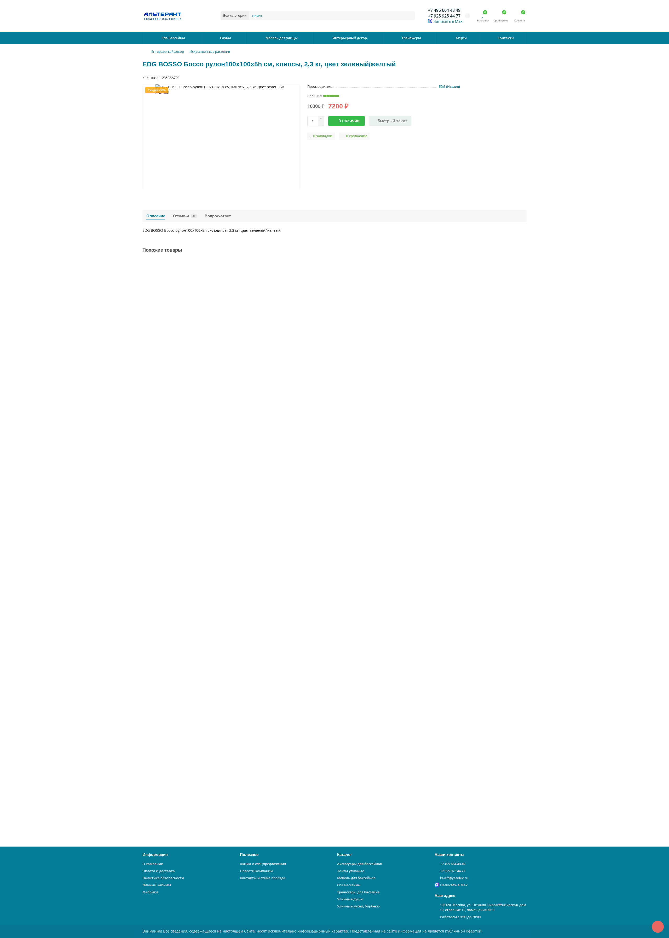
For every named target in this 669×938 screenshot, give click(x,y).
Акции (461, 38)
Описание (155, 216)
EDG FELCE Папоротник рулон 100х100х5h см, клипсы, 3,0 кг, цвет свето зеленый (219, 320)
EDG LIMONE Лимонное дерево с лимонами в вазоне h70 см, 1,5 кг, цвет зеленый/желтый (227, 784)
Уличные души (350, 899)
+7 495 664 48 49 (444, 10)
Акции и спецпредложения (263, 863)
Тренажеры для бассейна (358, 892)
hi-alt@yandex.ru (454, 878)
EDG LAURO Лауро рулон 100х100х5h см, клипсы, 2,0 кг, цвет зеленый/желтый (216, 436)
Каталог (344, 854)
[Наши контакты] (658, 927)
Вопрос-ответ (218, 216)
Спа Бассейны (173, 38)
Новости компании (256, 870)
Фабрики (150, 892)
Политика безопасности (163, 878)
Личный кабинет (156, 885)
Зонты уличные (350, 870)
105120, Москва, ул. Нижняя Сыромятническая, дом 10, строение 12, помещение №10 (483, 907)
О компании (152, 863)
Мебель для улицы (282, 38)
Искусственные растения (209, 51)
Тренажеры (411, 38)
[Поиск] (409, 15)
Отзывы (184, 216)
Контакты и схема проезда (262, 878)
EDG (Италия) (449, 86)
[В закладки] (522, 264)
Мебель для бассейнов (356, 878)
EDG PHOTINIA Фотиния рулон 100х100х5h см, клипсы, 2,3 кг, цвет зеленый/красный (222, 552)
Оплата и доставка (158, 870)
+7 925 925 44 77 (444, 16)
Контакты (506, 38)
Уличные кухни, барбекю (358, 906)
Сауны (225, 38)
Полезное (249, 854)
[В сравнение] (522, 273)
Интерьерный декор (349, 38)
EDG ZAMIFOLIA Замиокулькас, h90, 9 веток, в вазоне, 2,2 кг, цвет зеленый (212, 668)
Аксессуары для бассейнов (359, 863)
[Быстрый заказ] (200, 360)
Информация (155, 854)
